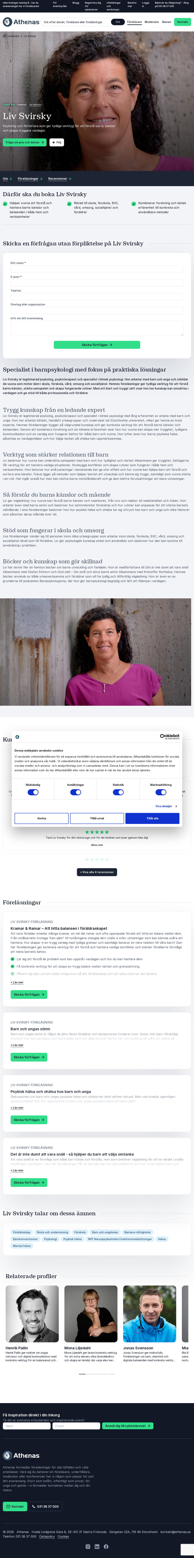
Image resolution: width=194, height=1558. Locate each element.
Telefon (16, 290)
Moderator (152, 21)
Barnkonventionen (25, 1239)
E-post (16, 276)
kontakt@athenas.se (175, 1532)
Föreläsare (134, 21)
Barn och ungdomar (105, 1232)
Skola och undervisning (52, 1232)
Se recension (36, 104)
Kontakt (182, 21)
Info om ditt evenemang (27, 318)
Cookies (63, 1536)
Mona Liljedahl (77, 1348)
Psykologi (50, 1239)
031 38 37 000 (166, 6)
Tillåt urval (97, 818)
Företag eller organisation (28, 304)
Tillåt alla (152, 818)
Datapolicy (47, 1536)
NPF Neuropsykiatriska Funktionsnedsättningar (120, 1239)
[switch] (75, 792)
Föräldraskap (21, 1232)
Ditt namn (18, 263)
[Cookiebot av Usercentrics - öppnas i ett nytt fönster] (162, 737)
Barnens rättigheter (137, 1232)
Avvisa (41, 818)
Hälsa (162, 1239)
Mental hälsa (22, 1245)
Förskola (80, 1232)
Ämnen (166, 21)
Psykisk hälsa (72, 1239)
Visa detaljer (164, 806)
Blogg (76, 2)
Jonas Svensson (138, 1348)
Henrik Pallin (17, 1348)
